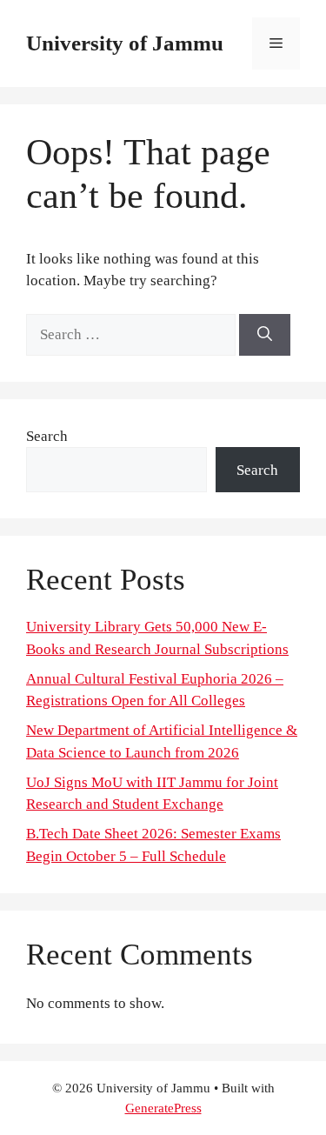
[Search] (264, 335)
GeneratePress (163, 1108)
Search (47, 436)
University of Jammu (124, 43)
